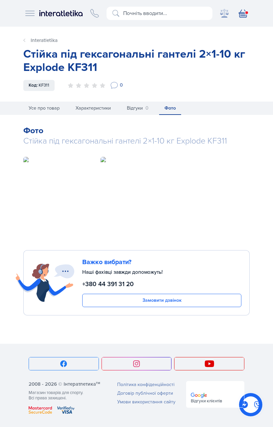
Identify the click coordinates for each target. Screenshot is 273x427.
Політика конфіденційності (145, 384)
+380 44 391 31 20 (108, 284)
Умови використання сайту (146, 402)
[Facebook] (64, 363)
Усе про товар (44, 108)
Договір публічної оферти (145, 393)
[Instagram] (137, 363)
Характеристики (93, 108)
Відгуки (137, 108)
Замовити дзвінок (161, 300)
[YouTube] (209, 363)
